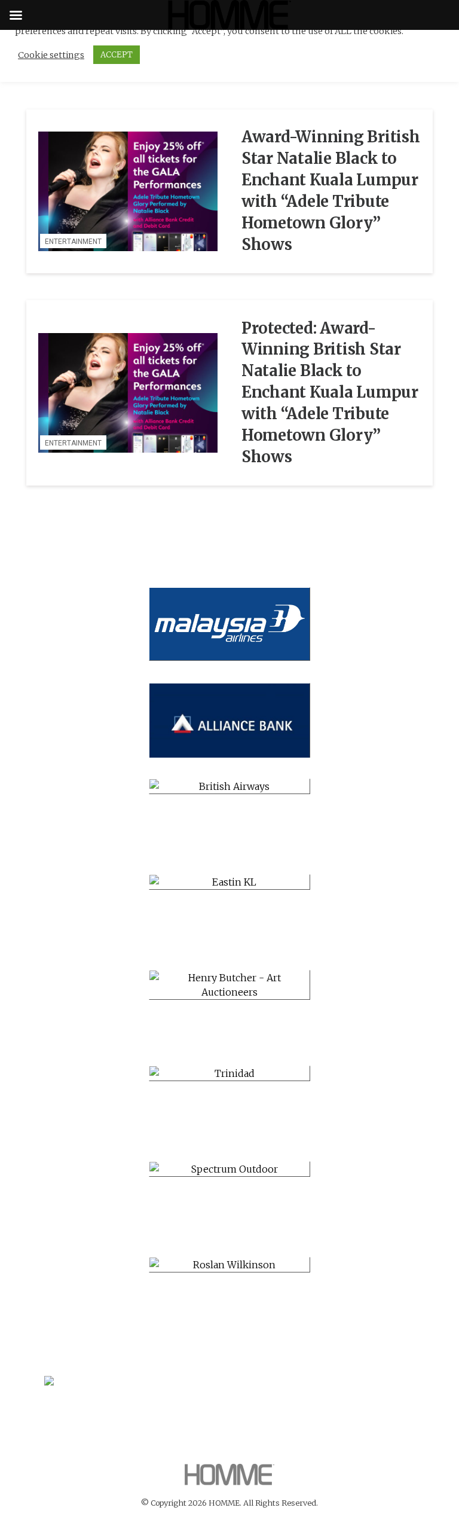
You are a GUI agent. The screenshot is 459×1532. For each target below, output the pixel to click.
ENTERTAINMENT (73, 241)
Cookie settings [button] (51, 55)
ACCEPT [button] (116, 55)
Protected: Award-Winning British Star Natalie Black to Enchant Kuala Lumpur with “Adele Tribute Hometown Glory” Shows (329, 392)
